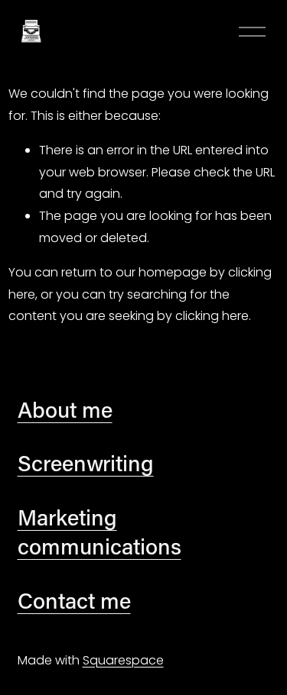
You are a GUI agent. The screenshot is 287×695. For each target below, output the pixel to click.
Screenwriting (86, 462)
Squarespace (123, 660)
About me (65, 409)
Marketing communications (99, 532)
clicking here (212, 316)
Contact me (74, 600)
